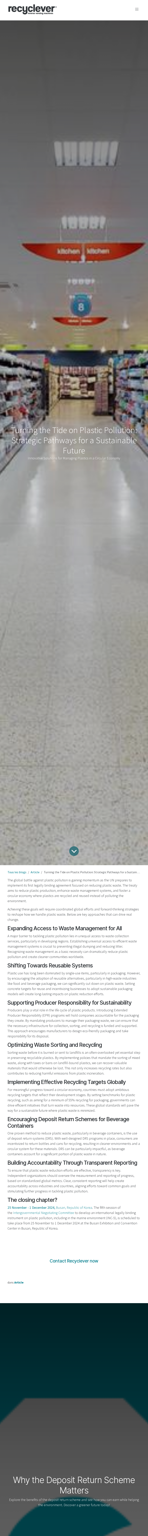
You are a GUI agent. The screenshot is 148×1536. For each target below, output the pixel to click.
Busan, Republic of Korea (50, 1207)
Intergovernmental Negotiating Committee (43, 1213)
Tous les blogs (17, 872)
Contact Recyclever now (74, 1260)
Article (35, 872)
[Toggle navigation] (137, 9)
